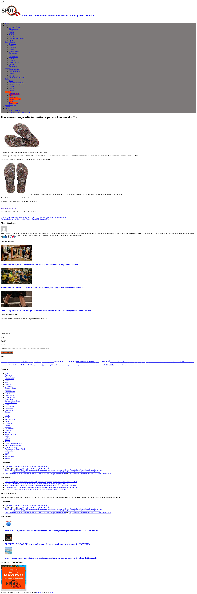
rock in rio (108, 364)
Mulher (11, 34)
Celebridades (13, 47)
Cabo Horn (51, 362)
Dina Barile (185, 362)
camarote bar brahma (65, 361)
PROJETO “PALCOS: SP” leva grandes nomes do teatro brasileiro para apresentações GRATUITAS (38, 484)
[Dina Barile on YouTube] (13, 238)
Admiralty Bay (4, 362)
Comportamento (14, 94)
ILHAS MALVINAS (27, 365)
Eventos (11, 64)
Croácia (139, 362)
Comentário (5, 334)
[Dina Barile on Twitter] (4, 238)
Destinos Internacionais (16, 83)
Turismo (7, 79)
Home (7, 23)
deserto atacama (158, 362)
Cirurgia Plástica (14, 27)
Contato (7, 107)
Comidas (12, 60)
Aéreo (11, 81)
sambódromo (118, 365)
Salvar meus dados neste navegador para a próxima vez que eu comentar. (26, 349)
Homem (11, 33)
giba (14, 365)
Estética (11, 31)
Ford (10, 365)
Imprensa (8, 108)
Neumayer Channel (69, 365)
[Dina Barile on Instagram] (15, 238)
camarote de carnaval (85, 362)
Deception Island (150, 362)
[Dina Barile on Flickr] (11, 238)
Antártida (26, 362)
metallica (55, 365)
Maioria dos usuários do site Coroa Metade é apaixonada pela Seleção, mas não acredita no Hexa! (42, 287)
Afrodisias (10, 362)
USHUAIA (130, 365)
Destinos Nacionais (15, 84)
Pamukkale (83, 365)
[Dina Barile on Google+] (8, 238)
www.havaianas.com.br (8, 208)
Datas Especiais (14, 51)
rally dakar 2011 (99, 365)
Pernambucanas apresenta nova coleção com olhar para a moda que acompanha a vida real (39, 264)
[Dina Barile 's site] (2, 238)
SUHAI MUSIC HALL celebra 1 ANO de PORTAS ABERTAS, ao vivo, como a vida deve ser (36, 489)
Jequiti (51, 365)
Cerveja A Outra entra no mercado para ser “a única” (32, 466)
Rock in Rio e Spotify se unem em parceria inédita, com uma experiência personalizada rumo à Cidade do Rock (41, 482)
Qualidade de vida (15, 99)
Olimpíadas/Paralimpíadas (17, 77)
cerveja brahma (116, 362)
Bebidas (11, 58)
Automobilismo (14, 70)
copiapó (135, 362)
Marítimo (12, 88)
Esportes (7, 68)
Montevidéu (61, 365)
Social (11, 101)
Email (3, 341)
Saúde (11, 40)
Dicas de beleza (14, 29)
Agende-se (12, 44)
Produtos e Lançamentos (17, 38)
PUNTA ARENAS (90, 365)
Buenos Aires (45, 362)
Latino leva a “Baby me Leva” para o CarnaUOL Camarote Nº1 (25, 219)
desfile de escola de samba (172, 362)
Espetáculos (13, 53)
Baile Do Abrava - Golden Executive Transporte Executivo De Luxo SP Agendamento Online (35, 474)
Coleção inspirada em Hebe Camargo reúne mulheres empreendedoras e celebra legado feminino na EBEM (46, 310)
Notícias (11, 36)
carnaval (105, 361)
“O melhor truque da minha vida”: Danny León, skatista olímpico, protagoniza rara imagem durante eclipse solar (41, 487)
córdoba (143, 362)
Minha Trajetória (14, 110)
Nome (3, 337)
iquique (35, 365)
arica (35, 362)
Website (3, 345)
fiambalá (6, 365)
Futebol (11, 73)
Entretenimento (10, 42)
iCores (38, 592)
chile (123, 362)
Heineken (18, 365)
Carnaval (12, 46)
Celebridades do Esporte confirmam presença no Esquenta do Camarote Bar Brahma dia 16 (33, 217)
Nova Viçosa (77, 365)
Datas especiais (14, 62)
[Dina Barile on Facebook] (6, 238)
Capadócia (96, 362)
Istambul (40, 365)
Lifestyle (8, 92)
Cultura (11, 49)
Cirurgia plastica (129, 362)
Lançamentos (13, 97)
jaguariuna (45, 365)
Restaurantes (13, 66)
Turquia (125, 365)
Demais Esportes (14, 71)
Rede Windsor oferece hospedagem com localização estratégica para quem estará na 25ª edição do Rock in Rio (40, 485)
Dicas (11, 95)
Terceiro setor (13, 103)
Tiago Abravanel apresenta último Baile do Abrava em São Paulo (90, 474)
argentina (31, 362)
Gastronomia (9, 55)
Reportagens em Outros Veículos (19, 112)
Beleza (7, 25)
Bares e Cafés (13, 57)
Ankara (15, 362)
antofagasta (20, 362)
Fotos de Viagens (10, 105)
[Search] (1, 2)
